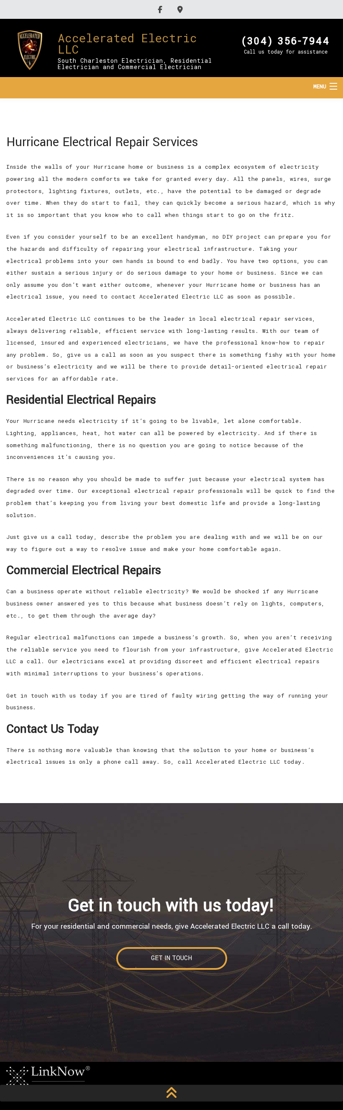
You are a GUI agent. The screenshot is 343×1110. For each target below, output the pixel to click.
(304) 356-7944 (286, 40)
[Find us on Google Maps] (181, 9)
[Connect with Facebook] (161, 9)
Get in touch (171, 958)
